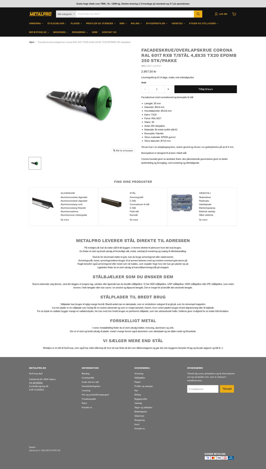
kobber (140, 327)
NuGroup (68, 348)
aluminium (160, 327)
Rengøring (79, 32)
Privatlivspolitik (89, 399)
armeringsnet (149, 257)
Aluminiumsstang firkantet (73, 208)
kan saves (106, 287)
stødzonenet (167, 257)
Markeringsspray (207, 208)
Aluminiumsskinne (69, 211)
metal (133, 251)
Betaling (86, 373)
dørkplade (131, 304)
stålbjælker (136, 284)
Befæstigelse (38, 32)
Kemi (95, 32)
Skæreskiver (205, 197)
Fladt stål (134, 211)
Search (32, 447)
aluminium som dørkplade (151, 331)
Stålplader (65, 304)
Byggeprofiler (156, 23)
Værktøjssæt (205, 204)
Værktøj (177, 23)
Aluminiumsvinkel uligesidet (74, 197)
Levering (86, 390)
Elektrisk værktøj (207, 211)
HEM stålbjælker (193, 284)
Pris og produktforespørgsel (95, 394)
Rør (122, 23)
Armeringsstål (136, 197)
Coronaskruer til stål (139, 204)
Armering (35, 23)
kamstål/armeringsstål (145, 267)
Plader (75, 23)
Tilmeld (227, 388)
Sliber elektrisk (206, 215)
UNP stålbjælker (175, 284)
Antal (143, 82)
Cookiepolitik (88, 377)
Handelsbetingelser (91, 386)
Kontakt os (109, 32)
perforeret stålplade (138, 311)
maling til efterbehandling (173, 251)
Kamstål (134, 215)
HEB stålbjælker (158, 284)
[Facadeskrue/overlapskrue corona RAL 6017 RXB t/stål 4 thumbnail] (35, 163)
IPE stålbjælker (214, 284)
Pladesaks (204, 201)
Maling (135, 23)
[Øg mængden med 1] (168, 89)
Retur (84, 403)
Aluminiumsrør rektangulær (74, 215)
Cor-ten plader (59, 307)
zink (171, 327)
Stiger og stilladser (202, 23)
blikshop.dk (100, 348)
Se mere (65, 219)
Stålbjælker (56, 23)
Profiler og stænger (100, 23)
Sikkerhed (59, 32)
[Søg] (198, 14)
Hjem (31, 42)
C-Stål (133, 201)
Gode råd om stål (90, 382)
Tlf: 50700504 (36, 383)
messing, (150, 327)
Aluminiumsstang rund (71, 204)
